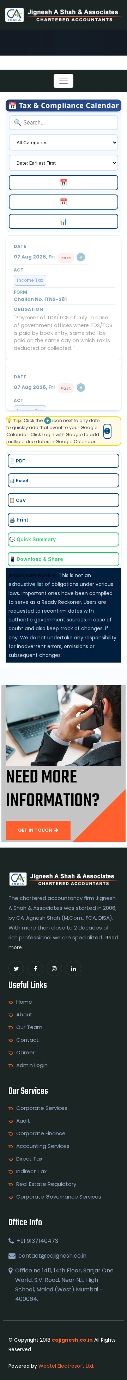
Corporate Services (41, 1108)
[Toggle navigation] (63, 81)
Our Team (29, 1027)
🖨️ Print (18, 520)
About (24, 1014)
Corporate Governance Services (58, 1196)
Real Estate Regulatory (46, 1184)
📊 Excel (18, 480)
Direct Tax (29, 1158)
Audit (23, 1120)
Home (24, 1001)
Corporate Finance (41, 1133)
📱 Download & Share (36, 559)
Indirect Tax (31, 1171)
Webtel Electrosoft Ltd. (66, 1365)
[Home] (63, 15)
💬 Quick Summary (32, 539)
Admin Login (32, 1065)
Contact (27, 1039)
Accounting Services (42, 1146)
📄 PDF (17, 461)
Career (25, 1052)
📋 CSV (17, 500)
